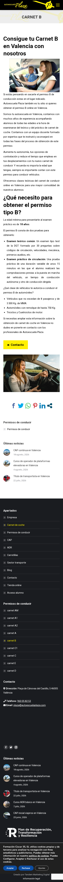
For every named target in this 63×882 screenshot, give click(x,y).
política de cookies (39, 855)
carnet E (11, 663)
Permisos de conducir (18, 429)
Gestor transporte (16, 562)
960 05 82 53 (24, 701)
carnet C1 (12, 648)
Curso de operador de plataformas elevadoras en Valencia (31, 463)
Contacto (12, 577)
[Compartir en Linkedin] (42, 406)
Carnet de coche (16, 525)
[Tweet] (21, 406)
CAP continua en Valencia (27, 450)
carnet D (11, 670)
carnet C (11, 655)
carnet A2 (12, 625)
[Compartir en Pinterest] (35, 406)
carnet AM (12, 610)
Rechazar (26, 868)
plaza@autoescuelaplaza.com (29, 705)
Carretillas (12, 555)
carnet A (11, 633)
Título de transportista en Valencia (31, 476)
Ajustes (41, 868)
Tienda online (14, 585)
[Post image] (6, 452)
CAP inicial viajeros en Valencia (29, 813)
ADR (9, 547)
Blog (9, 570)
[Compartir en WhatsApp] (28, 406)
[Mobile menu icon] (58, 5)
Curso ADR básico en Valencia (29, 802)
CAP (9, 540)
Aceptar (10, 868)
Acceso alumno (15, 592)
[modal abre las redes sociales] (50, 406)
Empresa (12, 517)
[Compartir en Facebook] (13, 406)
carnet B (11, 640)
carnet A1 (12, 618)
